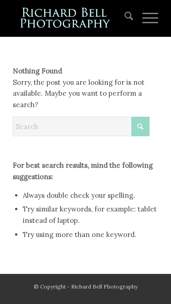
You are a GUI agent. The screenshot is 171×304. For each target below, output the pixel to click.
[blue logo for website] (71, 18)
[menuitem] (124, 18)
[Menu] (145, 18)
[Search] (124, 18)
